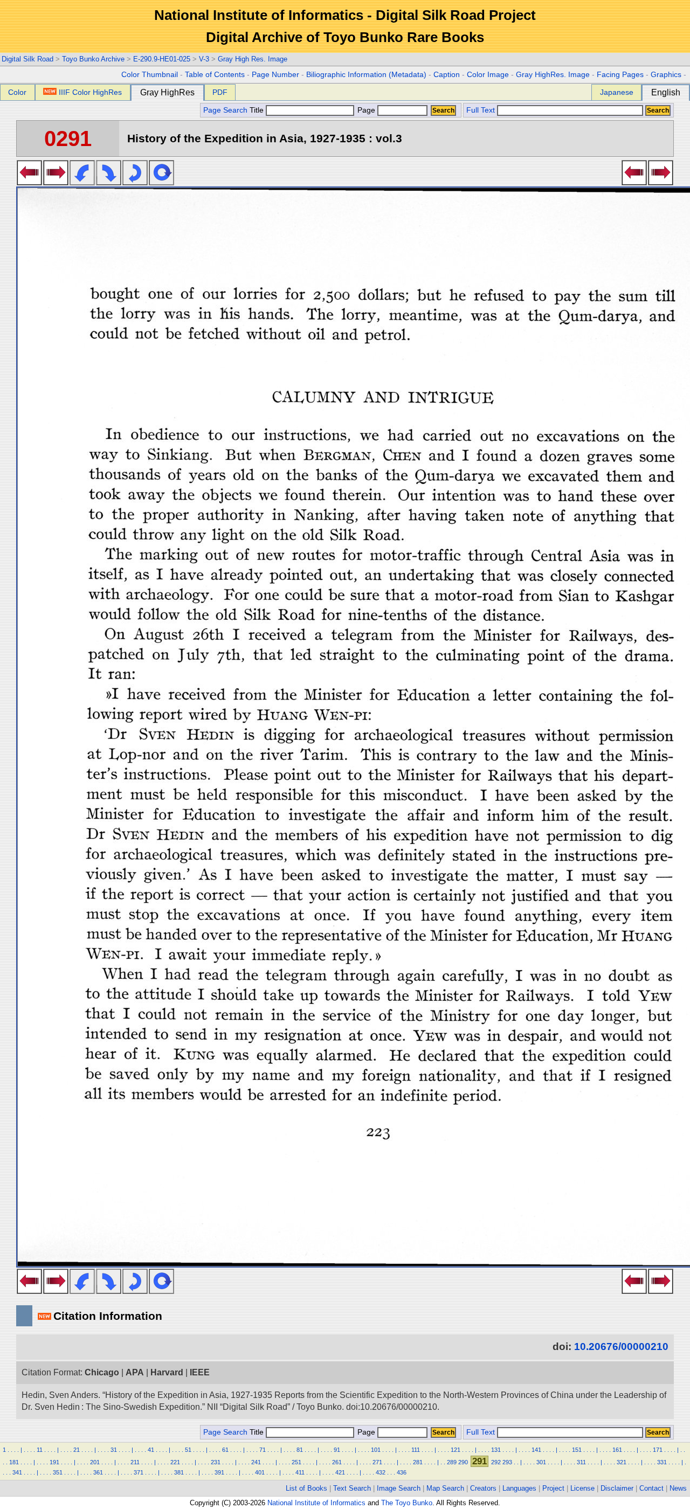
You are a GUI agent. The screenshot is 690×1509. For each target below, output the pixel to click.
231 (215, 1462)
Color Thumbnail (149, 75)
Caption (446, 75)
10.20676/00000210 (621, 1346)
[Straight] (161, 182)
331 (662, 1462)
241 (256, 1462)
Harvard (166, 1372)
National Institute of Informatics (316, 1503)
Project (553, 1488)
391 (219, 1472)
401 (260, 1472)
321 (621, 1462)
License (582, 1488)
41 (151, 1449)
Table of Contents (215, 75)
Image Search (398, 1488)
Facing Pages (620, 75)
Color (17, 92)
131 (496, 1449)
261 (337, 1462)
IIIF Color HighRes (90, 92)
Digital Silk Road (27, 59)
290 (463, 1462)
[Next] (55, 182)
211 (135, 1462)
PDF (219, 92)
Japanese (616, 92)
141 (536, 1449)
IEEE (200, 1372)
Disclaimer (617, 1488)
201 (95, 1462)
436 (401, 1472)
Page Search (225, 110)
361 (98, 1472)
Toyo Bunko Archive (93, 59)
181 (14, 1462)
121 (455, 1449)
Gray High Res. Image (252, 59)
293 (507, 1462)
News (678, 1488)
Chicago (102, 1372)
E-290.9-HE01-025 (161, 59)
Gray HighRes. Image (553, 75)
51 (188, 1449)
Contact (651, 1488)
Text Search (352, 1488)
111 (415, 1449)
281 (418, 1462)
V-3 (204, 59)
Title (258, 110)
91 (337, 1449)
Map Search (445, 1488)
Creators (483, 1488)
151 (577, 1449)
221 (175, 1462)
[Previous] (29, 182)
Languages (519, 1488)
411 (300, 1472)
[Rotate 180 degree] (135, 182)
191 (54, 1462)
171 (658, 1449)
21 (76, 1449)
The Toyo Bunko (406, 1503)
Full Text (480, 110)
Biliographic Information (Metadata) (366, 75)
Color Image (488, 75)
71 (262, 1449)
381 (179, 1472)
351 (58, 1472)
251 (296, 1462)
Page (366, 110)
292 (496, 1462)
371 (138, 1472)
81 (299, 1449)
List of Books (306, 1488)
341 (17, 1472)
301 (541, 1462)
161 (617, 1449)
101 (376, 1449)
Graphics (666, 75)
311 (581, 1462)
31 (114, 1449)
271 (377, 1462)
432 (380, 1472)
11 (40, 1449)
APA (135, 1372)
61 (225, 1449)
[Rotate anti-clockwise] (82, 182)
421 (340, 1472)
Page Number (275, 75)
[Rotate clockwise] (108, 182)
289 (452, 1462)
